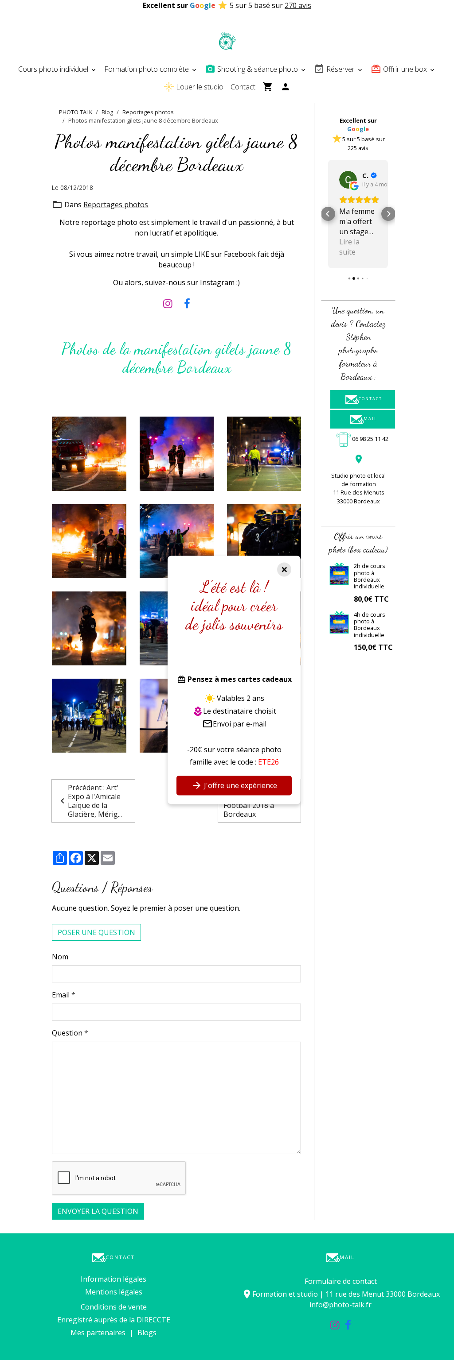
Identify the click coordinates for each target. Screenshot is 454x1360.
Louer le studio (198, 87)
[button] (328, 214)
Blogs (147, 1332)
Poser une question (96, 932)
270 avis (298, 5)
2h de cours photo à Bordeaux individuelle (369, 576)
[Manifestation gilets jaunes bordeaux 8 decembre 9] (264, 453)
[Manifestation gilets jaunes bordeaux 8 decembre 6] (264, 540)
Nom (60, 957)
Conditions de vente (114, 1307)
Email (61, 995)
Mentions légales (113, 1292)
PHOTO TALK (75, 112)
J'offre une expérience (239, 786)
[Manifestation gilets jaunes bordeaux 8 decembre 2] (89, 715)
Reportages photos (148, 112)
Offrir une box (405, 69)
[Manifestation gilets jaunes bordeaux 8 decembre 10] (89, 453)
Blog (107, 112)
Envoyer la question (98, 1211)
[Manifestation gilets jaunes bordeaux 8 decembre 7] (177, 540)
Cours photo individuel (54, 69)
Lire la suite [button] (349, 247)
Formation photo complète (147, 69)
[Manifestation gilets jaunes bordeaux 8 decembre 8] (89, 540)
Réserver (340, 69)
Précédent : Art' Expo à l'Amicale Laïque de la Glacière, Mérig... (95, 801)
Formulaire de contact (341, 1281)
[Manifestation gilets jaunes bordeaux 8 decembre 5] (89, 628)
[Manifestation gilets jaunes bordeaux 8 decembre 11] (177, 453)
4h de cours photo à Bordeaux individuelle (369, 624)
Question (67, 1033)
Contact (243, 87)
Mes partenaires (97, 1332)
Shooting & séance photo (257, 69)
